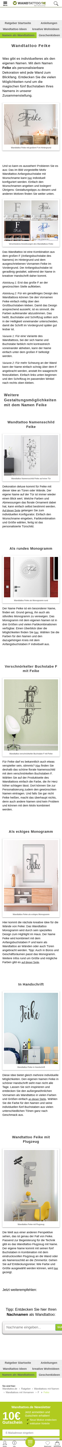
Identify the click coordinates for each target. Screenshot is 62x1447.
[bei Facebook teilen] (36, 1298)
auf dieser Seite (30, 962)
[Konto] (5, 1443)
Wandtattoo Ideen (15, 29)
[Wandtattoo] (28, 3)
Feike (46, 1392)
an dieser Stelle (37, 1099)
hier (30, 178)
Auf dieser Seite (11, 510)
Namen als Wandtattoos (18, 35)
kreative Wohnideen (45, 29)
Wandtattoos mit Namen (46, 1388)
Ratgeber (26, 1388)
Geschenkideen (49, 35)
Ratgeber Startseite (18, 23)
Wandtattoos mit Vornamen (20, 1392)
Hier (37, 765)
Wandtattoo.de (9, 1388)
